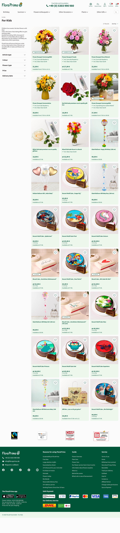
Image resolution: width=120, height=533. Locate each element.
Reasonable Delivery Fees (50, 482)
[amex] (105, 496)
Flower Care (75, 462)
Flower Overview (77, 456)
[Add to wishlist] (57, 29)
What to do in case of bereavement (82, 476)
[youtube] (37, 470)
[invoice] (49, 496)
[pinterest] (29, 470)
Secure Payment (106, 487)
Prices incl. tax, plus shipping (10, 505)
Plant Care (75, 459)
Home (103, 459)
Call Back (104, 473)
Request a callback (12, 465)
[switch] (42, 437)
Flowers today (47, 476)
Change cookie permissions (110, 485)
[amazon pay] (115, 496)
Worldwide (46, 479)
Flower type (7, 65)
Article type (6, 55)
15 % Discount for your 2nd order (52, 468)
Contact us (105, 479)
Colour (5, 60)
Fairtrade (45, 473)
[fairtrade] (15, 435)
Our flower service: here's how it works (83, 465)
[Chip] (70, 435)
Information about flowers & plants (82, 468)
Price (4, 70)
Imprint (104, 476)
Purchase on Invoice (49, 471)
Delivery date (7, 76)
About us (74, 471)
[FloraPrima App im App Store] (8, 496)
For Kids (3, 17)
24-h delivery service (49, 485)
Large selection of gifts (49, 462)
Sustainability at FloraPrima (51, 456)
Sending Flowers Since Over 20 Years (53, 487)
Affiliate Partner (106, 482)
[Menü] (46, 433)
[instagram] (12, 470)
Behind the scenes (77, 473)
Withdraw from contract (109, 462)
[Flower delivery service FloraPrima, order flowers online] (12, 7)
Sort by (114, 24)
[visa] (95, 496)
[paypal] (74, 496)
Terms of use (105, 456)
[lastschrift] (62, 496)
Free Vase (45, 459)
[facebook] (3, 470)
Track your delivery (107, 471)
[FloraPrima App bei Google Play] (21, 496)
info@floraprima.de (12, 461)
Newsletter (105, 468)
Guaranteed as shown (49, 465)
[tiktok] (20, 470)
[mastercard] (85, 496)
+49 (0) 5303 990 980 (61, 5)
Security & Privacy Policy (109, 465)
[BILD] (101, 435)
